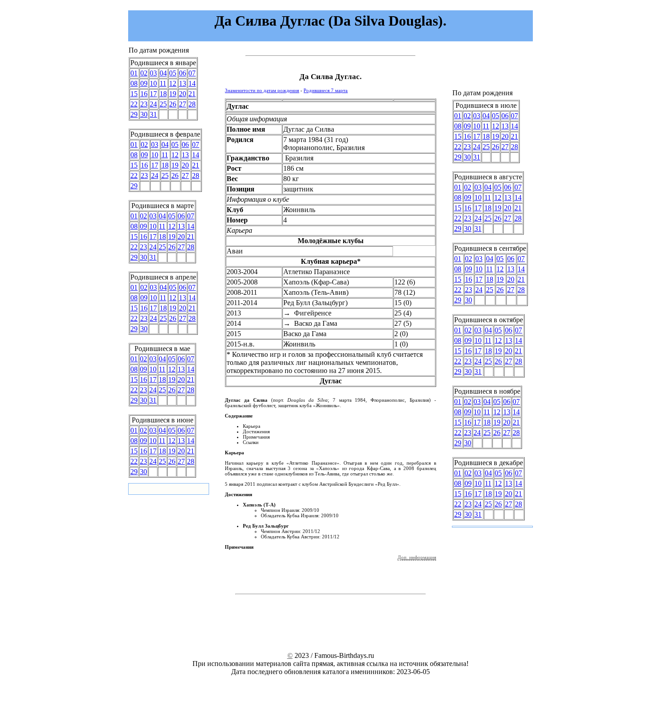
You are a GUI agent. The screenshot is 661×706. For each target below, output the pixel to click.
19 (172, 94)
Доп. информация (416, 557)
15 (134, 94)
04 (163, 73)
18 (163, 94)
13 (182, 83)
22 (134, 104)
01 (134, 73)
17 (153, 94)
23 (143, 104)
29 (134, 114)
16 (143, 94)
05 (172, 73)
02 (143, 73)
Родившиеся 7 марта (326, 90)
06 (182, 73)
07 (192, 73)
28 (192, 104)
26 (172, 104)
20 (182, 94)
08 (134, 83)
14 (192, 83)
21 (192, 94)
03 (153, 73)
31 (153, 114)
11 (163, 83)
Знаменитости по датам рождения (262, 90)
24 (153, 104)
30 (143, 114)
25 (163, 104)
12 (172, 83)
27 (182, 104)
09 (143, 83)
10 (153, 83)
